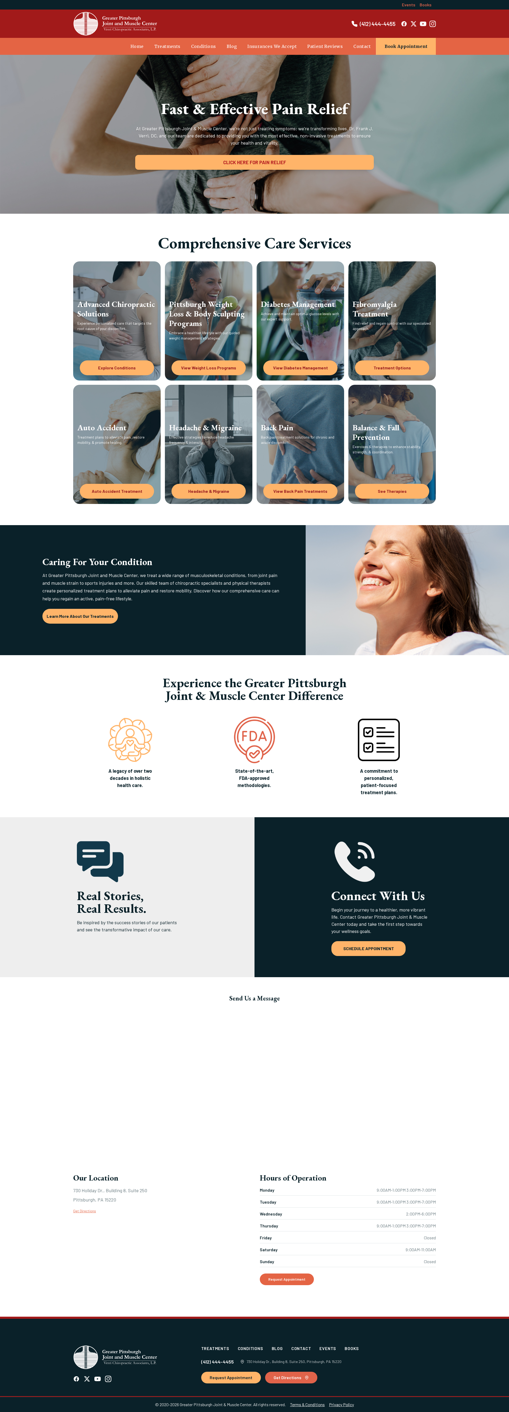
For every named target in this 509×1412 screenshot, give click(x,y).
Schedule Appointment (368, 948)
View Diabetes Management (300, 367)
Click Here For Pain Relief (254, 162)
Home (137, 46)
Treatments (167, 46)
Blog (232, 46)
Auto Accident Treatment (117, 491)
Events (408, 4)
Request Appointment (286, 1279)
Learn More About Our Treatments (80, 616)
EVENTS (327, 1348)
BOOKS (352, 1348)
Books (426, 4)
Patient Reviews (325, 46)
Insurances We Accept (272, 46)
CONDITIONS (250, 1348)
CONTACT (301, 1348)
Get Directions (84, 1211)
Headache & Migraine (208, 491)
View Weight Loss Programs (208, 367)
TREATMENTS (215, 1348)
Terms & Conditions (307, 1404)
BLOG (277, 1348)
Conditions (203, 46)
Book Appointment (406, 46)
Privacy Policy (341, 1404)
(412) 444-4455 (217, 1362)
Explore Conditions (117, 367)
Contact (362, 46)
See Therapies (392, 491)
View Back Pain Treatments (300, 491)
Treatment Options (392, 367)
